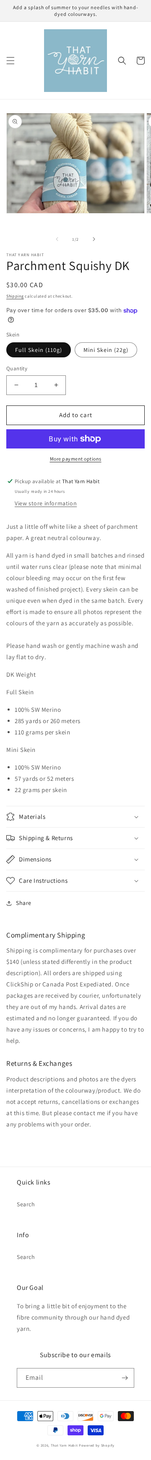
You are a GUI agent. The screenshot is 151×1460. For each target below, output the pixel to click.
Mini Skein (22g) (105, 350)
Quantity (16, 368)
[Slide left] (57, 239)
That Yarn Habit (64, 1445)
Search (26, 1204)
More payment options (76, 459)
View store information (46, 503)
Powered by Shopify (97, 1445)
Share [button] (23, 903)
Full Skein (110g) (38, 350)
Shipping (15, 296)
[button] (10, 60)
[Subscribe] (124, 1378)
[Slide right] (94, 239)
